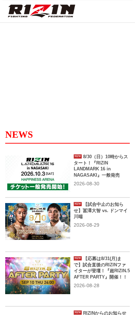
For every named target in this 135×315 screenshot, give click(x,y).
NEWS (19, 134)
